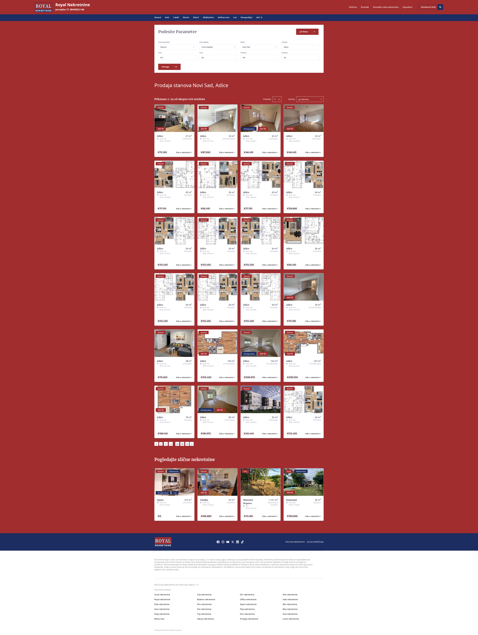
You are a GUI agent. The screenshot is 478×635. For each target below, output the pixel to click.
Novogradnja (246, 17)
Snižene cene (223, 17)
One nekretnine (290, 614)
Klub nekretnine (161, 604)
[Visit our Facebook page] (218, 541)
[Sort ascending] (275, 99)
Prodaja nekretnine (249, 618)
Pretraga (165, 67)
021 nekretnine (247, 594)
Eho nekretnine (204, 604)
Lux (235, 17)
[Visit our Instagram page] (222, 541)
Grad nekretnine (162, 594)
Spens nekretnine (248, 604)
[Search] (440, 7)
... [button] (174, 444)
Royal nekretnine (162, 599)
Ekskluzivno (208, 17)
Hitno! (196, 17)
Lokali (176, 17)
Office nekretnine (248, 599)
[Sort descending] (279, 99)
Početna (353, 7)
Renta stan (159, 618)
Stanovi (157, 17)
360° (258, 17)
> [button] (191, 443)
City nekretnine (204, 594)
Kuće (167, 17)
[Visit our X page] (232, 541)
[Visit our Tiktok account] (242, 541)
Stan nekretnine (161, 609)
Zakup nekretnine (205, 618)
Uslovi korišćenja (315, 542)
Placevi (186, 17)
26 (182, 444)
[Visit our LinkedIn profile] (237, 541)
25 (177, 444)
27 (187, 444)
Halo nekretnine (290, 599)
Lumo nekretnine (291, 618)
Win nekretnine (290, 604)
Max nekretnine (290, 609)
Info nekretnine (290, 594)
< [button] (156, 443)
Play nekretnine (247, 609)
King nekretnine (161, 614)
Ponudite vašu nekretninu (386, 7)
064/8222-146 (77, 9)
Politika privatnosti (295, 542)
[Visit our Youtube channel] (227, 541)
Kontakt (365, 7)
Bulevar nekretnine (206, 599)
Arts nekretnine (247, 614)
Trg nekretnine (204, 614)
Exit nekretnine (204, 609)
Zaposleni (407, 7)
